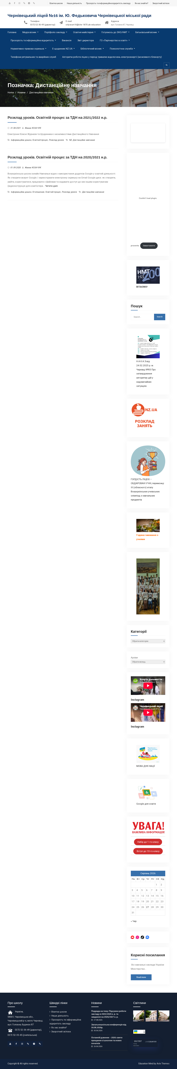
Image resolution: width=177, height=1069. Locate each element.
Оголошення (38, 192)
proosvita (135, 245)
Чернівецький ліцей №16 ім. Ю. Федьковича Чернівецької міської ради (79, 15)
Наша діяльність (74, 3)
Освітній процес (40, 140)
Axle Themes (163, 1063)
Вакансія (66, 40)
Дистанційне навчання (84, 140)
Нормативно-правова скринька (27, 48)
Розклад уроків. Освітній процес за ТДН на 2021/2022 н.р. (57, 117)
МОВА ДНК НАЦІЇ (145, 766)
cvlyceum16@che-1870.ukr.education (83, 24)
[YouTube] (10, 1043)
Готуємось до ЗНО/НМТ (114, 32)
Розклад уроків (56, 140)
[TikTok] (28, 1043)
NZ (70, 140)
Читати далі (51, 186)
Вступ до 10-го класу (148, 851)
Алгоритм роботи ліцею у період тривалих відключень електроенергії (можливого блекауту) (112, 57)
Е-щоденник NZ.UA (62, 48)
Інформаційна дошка (21, 140)
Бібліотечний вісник (91, 48)
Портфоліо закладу (54, 32)
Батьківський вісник (146, 32)
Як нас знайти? (141, 3)
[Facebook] (16, 1043)
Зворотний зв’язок (161, 3)
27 (147, 907)
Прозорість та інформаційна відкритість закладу (108, 3)
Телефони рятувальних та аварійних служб (33, 57)
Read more (141, 977)
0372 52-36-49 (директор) (42, 24)
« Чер (133, 921)
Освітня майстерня (83, 32)
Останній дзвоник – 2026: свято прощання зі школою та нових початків (106, 1040)
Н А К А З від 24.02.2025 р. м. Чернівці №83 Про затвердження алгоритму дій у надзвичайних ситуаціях (146, 373)
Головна (12, 32)
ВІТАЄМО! (142, 286)
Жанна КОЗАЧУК (33, 128)
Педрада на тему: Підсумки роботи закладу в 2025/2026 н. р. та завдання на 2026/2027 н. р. (108, 1014)
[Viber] (40, 1043)
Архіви (134, 657)
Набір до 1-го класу (148, 842)
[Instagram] (22, 1043)
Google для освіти (146, 803)
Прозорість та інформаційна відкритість (32, 40)
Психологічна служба (121, 48)
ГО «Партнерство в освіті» (113, 40)
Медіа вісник (29, 32)
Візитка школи (56, 3)
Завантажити (149, 245)
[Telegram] (34, 1043)
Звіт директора (85, 40)
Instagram (137, 700)
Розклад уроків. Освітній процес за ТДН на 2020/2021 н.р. (57, 157)
